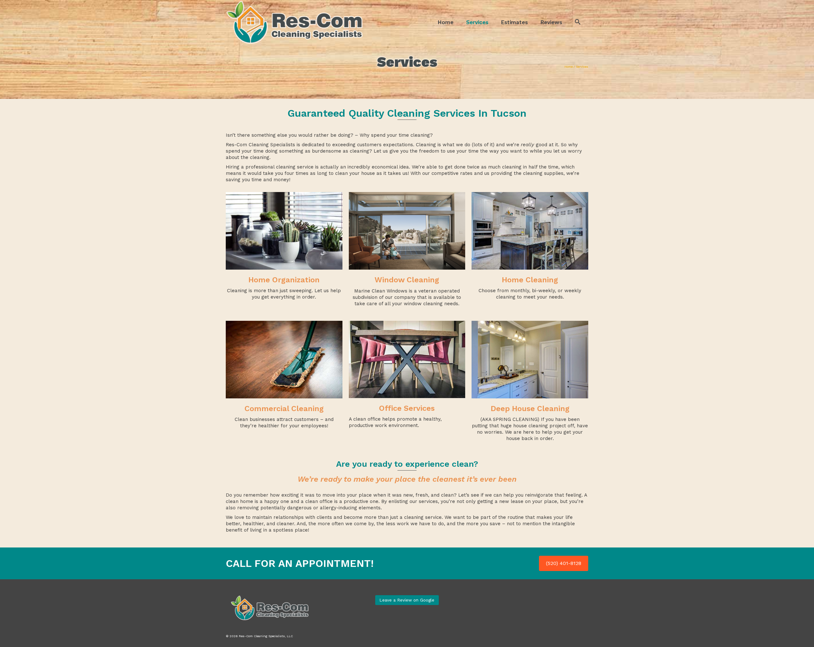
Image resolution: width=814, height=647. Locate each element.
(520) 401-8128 (563, 563)
